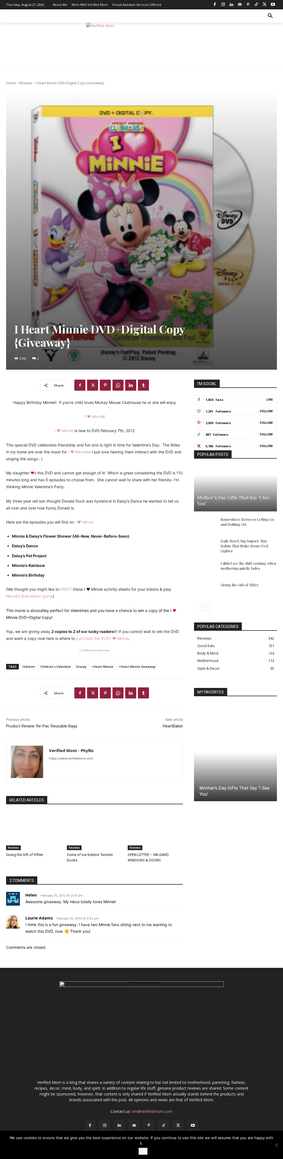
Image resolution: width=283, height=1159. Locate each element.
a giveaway (94, 650)
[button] (270, 16)
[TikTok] (256, 5)
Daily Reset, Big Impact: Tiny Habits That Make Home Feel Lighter (244, 545)
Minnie (97, 416)
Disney (81, 666)
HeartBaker (173, 726)
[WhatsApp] (118, 385)
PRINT (66, 589)
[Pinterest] (248, 5)
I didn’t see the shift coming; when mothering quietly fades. (248, 566)
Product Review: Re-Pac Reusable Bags (41, 726)
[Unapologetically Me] (141, 46)
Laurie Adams (39, 918)
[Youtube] (273, 5)
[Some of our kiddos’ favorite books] (94, 830)
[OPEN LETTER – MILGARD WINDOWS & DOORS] (155, 830)
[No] (276, 1145)
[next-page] (206, 607)
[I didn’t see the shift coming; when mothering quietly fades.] (205, 568)
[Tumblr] (143, 385)
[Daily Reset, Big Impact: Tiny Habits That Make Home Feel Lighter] (205, 546)
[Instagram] (223, 5)
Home (11, 83)
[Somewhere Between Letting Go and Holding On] (205, 524)
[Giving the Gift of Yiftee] (33, 830)
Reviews (25, 83)
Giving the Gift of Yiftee (24, 855)
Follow (266, 411)
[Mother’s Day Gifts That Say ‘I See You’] (235, 488)
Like (269, 399)
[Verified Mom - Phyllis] (27, 762)
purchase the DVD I (94, 638)
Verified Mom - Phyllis (71, 750)
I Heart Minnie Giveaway (137, 666)
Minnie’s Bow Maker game (29, 596)
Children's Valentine (55, 666)
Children (28, 666)
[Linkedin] (231, 5)
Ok (143, 1151)
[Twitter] (264, 5)
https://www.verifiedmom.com (71, 758)
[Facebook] (215, 5)
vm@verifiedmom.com (152, 1111)
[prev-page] (197, 607)
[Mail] (239, 5)
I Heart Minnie (102, 666)
